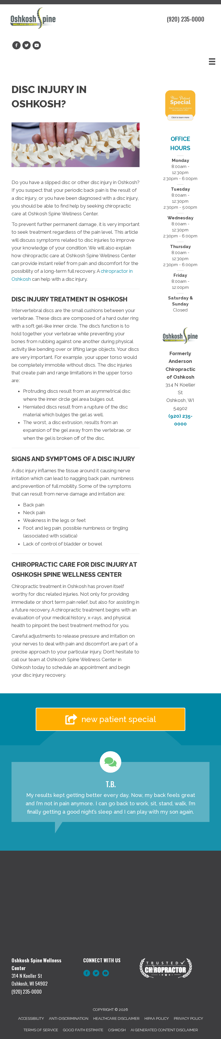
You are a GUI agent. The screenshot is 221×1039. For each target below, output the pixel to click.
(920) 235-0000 (185, 19)
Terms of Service (41, 1030)
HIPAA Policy (156, 1018)
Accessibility (31, 1018)
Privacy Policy (188, 1018)
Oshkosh (117, 1030)
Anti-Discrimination (68, 1018)
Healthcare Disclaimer (116, 1018)
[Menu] (212, 61)
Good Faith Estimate (83, 1030)
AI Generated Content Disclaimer (164, 1030)
